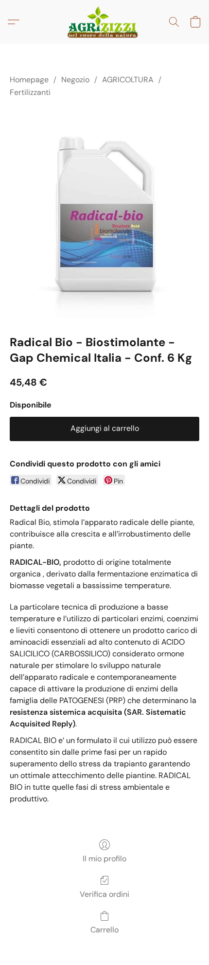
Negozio (75, 79)
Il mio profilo (104, 859)
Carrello (104, 930)
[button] (104, 22)
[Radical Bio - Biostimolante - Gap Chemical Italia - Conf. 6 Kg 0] (104, 214)
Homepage (29, 79)
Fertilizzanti (30, 92)
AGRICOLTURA (128, 79)
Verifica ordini (104, 894)
